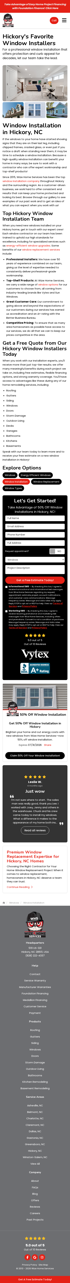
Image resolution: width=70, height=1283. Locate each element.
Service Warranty (35, 980)
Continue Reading (18, 887)
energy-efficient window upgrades (28, 245)
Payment (35, 1013)
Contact (35, 974)
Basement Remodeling (35, 1088)
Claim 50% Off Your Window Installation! (35, 755)
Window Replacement (46, 481)
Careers (35, 1213)
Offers (35, 1200)
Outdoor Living (35, 1069)
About (35, 1181)
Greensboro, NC (35, 1144)
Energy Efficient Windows (36, 475)
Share (47, 745)
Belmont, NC (35, 1112)
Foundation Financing (35, 993)
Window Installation (16, 481)
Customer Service (35, 1006)
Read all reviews (35, 830)
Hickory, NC (35, 1151)
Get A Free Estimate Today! (35, 1279)
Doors (35, 1056)
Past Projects (35, 1219)
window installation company (21, 181)
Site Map (43, 1264)
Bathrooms (35, 1075)
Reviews (35, 1206)
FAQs (35, 1187)
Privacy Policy (29, 606)
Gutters (35, 1036)
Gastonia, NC (35, 1138)
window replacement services (40, 249)
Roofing (35, 1030)
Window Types (13, 488)
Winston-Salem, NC (35, 1157)
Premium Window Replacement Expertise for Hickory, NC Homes (33, 856)
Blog (35, 1194)
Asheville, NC (35, 1105)
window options (48, 284)
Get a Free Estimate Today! (35, 580)
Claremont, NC (35, 1125)
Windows (10, 475)
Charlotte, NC (35, 1118)
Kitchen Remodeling (35, 1082)
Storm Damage (35, 1062)
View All (35, 1163)
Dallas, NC (35, 1131)
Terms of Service (18, 627)
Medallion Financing (35, 1000)
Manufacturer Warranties (35, 987)
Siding (35, 1043)
